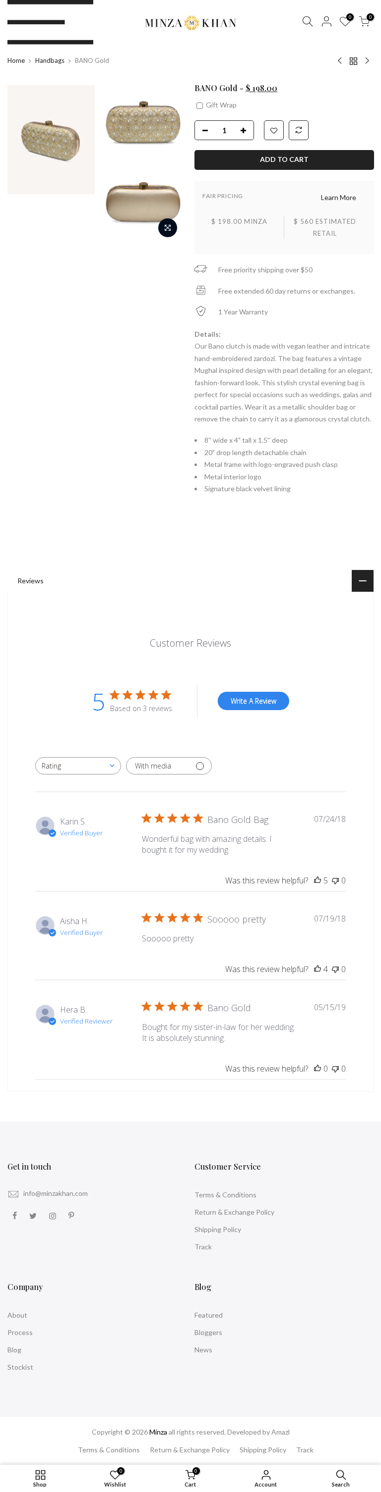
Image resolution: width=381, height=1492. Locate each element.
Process (20, 1332)
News (203, 1349)
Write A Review (253, 701)
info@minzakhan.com (55, 1193)
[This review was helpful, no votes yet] (317, 1068)
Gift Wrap (220, 105)
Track (203, 1246)
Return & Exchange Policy (234, 1212)
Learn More (338, 197)
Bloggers (208, 1332)
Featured (208, 1315)
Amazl (280, 1432)
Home (16, 60)
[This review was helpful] (317, 880)
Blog (14, 1349)
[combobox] (78, 765)
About (17, 1315)
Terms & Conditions (225, 1194)
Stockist (20, 1367)
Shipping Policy (217, 1229)
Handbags (49, 60)
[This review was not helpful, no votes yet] (335, 880)
